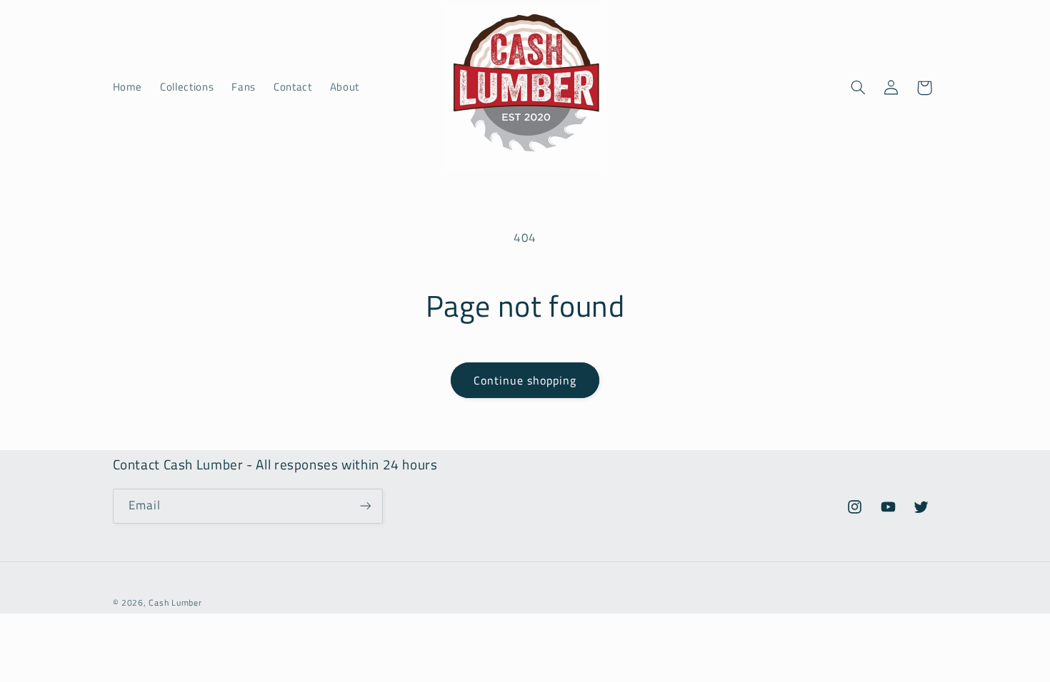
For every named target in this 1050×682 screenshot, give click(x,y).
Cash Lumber (175, 602)
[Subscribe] (365, 506)
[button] (857, 87)
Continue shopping (525, 380)
